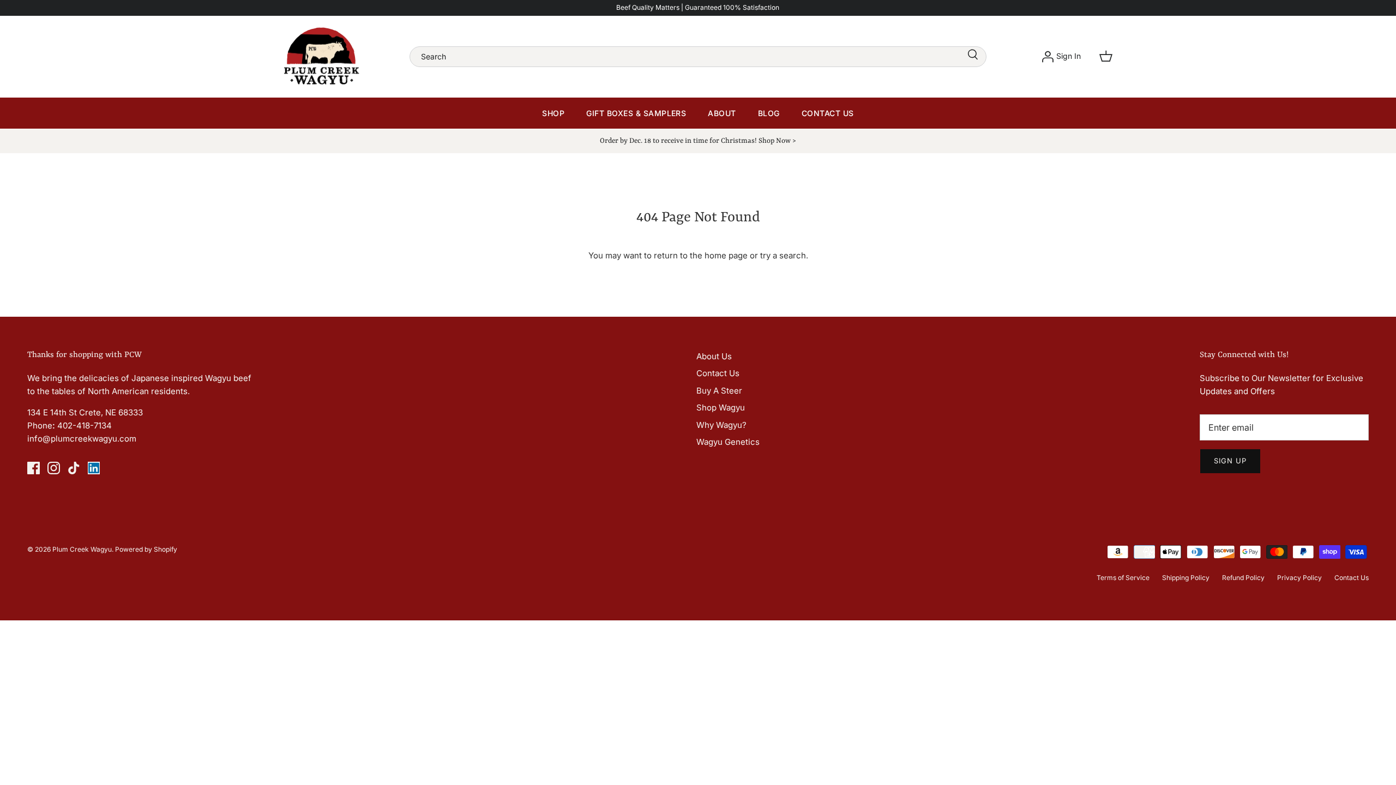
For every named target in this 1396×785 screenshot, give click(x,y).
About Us (714, 356)
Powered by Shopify (146, 549)
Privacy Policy (1299, 577)
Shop (553, 113)
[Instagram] (53, 468)
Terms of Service (1123, 577)
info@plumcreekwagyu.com (81, 438)
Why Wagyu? (721, 425)
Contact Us (828, 113)
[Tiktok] (74, 468)
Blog (769, 113)
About (722, 113)
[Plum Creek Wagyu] (322, 57)
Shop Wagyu (720, 407)
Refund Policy (1243, 577)
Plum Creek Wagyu (82, 549)
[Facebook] (33, 468)
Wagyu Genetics (728, 442)
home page (726, 255)
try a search (783, 255)
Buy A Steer (719, 390)
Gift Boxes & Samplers (636, 113)
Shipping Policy (1186, 577)
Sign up (1230, 460)
